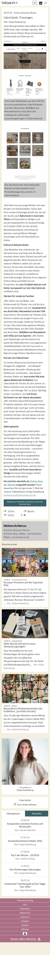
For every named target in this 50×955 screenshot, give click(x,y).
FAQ (25, 904)
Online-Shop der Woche (17, 530)
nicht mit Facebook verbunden (5, 511)
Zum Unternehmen (27, 804)
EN (35, 3)
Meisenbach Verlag (25, 900)
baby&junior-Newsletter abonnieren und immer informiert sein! (25, 503)
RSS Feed (25, 929)
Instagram (25, 921)
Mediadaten (25, 908)
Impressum (25, 917)
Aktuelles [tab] (36, 813)
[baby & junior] (10, 3)
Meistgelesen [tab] (13, 813)
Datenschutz (25, 913)
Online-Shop (11, 533)
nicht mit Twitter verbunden (5, 515)
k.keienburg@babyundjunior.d (19, 495)
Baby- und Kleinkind (31, 533)
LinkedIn (25, 925)
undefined (25, 511)
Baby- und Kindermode (17, 537)
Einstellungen (24, 515)
